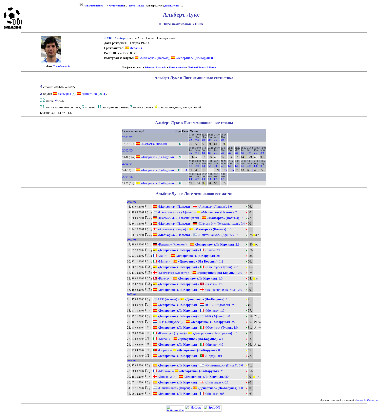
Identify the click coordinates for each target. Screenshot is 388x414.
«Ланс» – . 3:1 (188, 255)
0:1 (242, 152)
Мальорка (64, 93)
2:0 (262, 152)
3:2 (190, 152)
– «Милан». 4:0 (190, 344)
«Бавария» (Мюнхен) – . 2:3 (198, 244)
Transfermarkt (61, 66)
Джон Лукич (171, 5)
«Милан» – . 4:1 (190, 339)
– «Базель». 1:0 (189, 284)
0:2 (197, 139)
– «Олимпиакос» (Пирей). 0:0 (200, 365)
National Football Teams (202, 67)
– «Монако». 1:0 (190, 310)
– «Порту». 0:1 (189, 356)
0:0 (255, 166)
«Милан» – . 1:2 (190, 261)
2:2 (229, 152)
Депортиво (89, 93)
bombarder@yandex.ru (367, 400)
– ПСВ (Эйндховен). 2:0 (196, 305)
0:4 (209, 139)
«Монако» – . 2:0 (190, 371)
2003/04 (127, 163)
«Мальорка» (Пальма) (153, 58)
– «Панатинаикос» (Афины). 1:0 (198, 235)
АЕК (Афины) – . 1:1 (193, 299)
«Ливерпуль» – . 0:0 (193, 376)
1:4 (242, 166)
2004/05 (127, 176)
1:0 (190, 139)
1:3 (215, 139)
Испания (135, 48)
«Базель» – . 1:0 (189, 278)
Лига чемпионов (93, 5)
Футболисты (116, 5)
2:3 (255, 152)
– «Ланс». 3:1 (188, 250)
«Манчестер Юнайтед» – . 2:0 (199, 272)
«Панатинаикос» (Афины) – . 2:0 (198, 212)
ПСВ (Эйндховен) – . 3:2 (196, 322)
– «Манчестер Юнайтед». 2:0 (199, 289)
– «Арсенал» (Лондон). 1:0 (194, 206)
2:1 (215, 152)
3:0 (215, 166)
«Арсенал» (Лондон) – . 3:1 (194, 229)
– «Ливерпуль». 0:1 (193, 382)
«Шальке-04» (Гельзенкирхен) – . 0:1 (201, 218)
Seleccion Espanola (155, 67)
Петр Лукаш (136, 5)
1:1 (190, 166)
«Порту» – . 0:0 (189, 350)
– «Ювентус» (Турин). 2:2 (197, 267)
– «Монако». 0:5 (190, 393)
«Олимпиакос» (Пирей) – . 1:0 (200, 388)
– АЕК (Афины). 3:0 (193, 316)
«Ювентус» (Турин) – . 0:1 (197, 333)
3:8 (209, 166)
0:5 (222, 179)
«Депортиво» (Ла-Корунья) (194, 58)
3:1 (203, 152)
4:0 (249, 166)
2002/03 (127, 150)
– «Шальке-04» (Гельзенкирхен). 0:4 (201, 223)
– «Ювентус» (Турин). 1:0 (197, 327)
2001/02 (127, 137)
